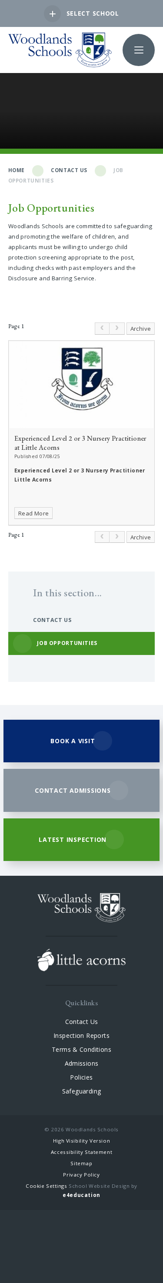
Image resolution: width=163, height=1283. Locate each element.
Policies (81, 1077)
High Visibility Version (81, 1140)
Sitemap (81, 1163)
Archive (140, 328)
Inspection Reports (81, 1035)
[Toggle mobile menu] (139, 50)
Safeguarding (81, 1091)
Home (16, 170)
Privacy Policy (81, 1174)
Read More (33, 513)
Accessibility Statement (81, 1152)
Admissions (82, 1063)
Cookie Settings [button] (46, 1186)
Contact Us (69, 170)
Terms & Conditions (81, 1049)
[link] (102, 328)
